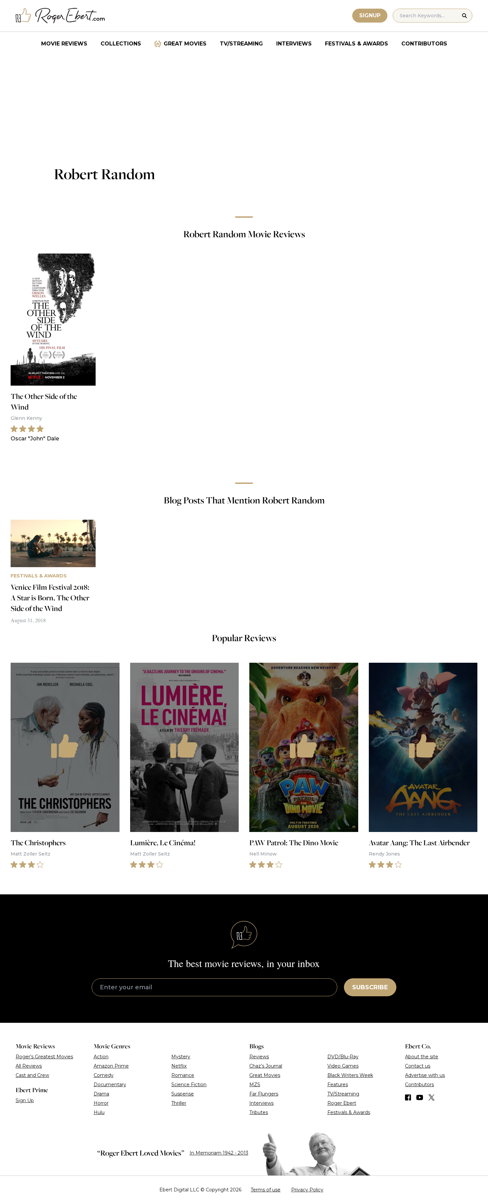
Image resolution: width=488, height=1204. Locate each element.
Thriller (178, 1103)
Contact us (417, 1066)
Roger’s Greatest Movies (44, 1057)
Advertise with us (425, 1075)
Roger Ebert (341, 1103)
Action (101, 1057)
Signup (369, 15)
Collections (121, 43)
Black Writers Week (350, 1075)
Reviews (259, 1057)
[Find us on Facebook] (408, 1097)
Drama (101, 1094)
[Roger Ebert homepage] (60, 16)
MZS (254, 1085)
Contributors (424, 43)
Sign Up (25, 1100)
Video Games (343, 1066)
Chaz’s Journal (265, 1066)
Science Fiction (188, 1085)
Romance (182, 1075)
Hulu (99, 1112)
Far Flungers (263, 1094)
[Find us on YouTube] (419, 1097)
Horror (101, 1103)
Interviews (294, 43)
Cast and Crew (32, 1075)
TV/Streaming (241, 43)
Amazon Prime (111, 1066)
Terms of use (266, 1190)
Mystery (180, 1057)
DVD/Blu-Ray (343, 1057)
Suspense (182, 1094)
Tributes (258, 1112)
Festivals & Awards (356, 43)
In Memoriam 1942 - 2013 (219, 1153)
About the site (421, 1057)
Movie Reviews (64, 43)
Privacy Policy (307, 1190)
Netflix (179, 1066)
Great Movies (185, 43)
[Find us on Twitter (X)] (432, 1097)
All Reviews (29, 1066)
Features (337, 1085)
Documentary (110, 1085)
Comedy (104, 1075)
